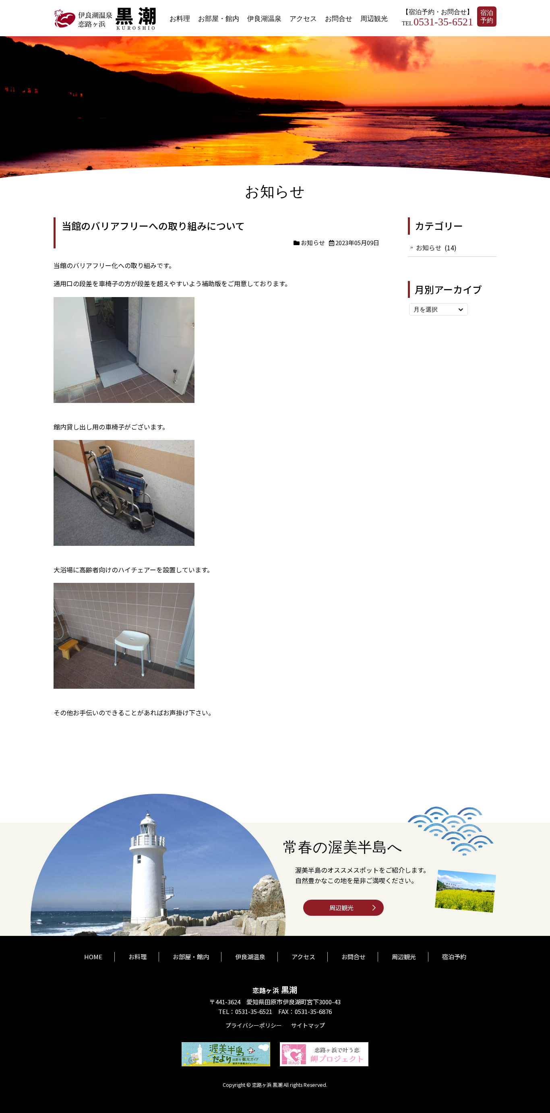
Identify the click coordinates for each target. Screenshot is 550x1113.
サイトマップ (308, 1025)
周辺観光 (374, 18)
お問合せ (338, 18)
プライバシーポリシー (253, 1025)
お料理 (180, 18)
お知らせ (313, 242)
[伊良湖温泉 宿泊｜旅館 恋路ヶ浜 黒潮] (106, 27)
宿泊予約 (486, 16)
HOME (93, 956)
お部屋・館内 (218, 18)
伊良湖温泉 (264, 18)
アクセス (303, 18)
